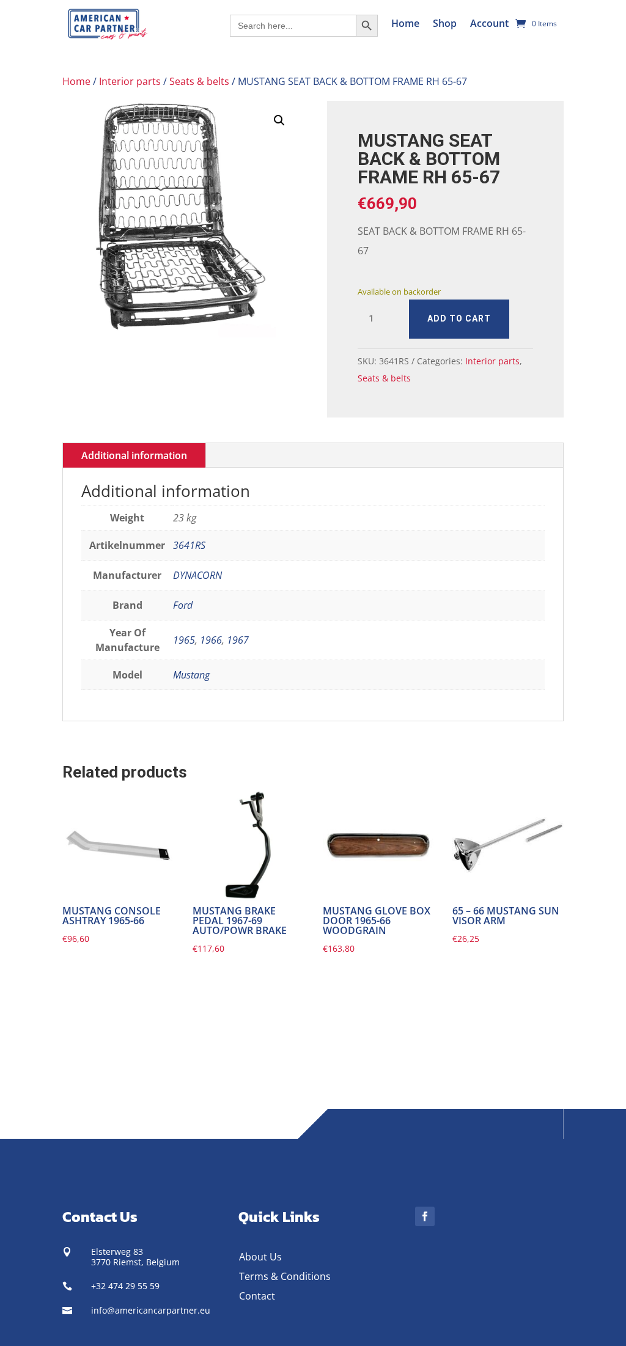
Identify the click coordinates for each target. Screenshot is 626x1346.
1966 (211, 640)
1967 (238, 640)
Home (405, 23)
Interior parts (130, 81)
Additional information (134, 455)
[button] (279, 120)
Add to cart (459, 318)
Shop (445, 23)
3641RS (189, 545)
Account (489, 23)
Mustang (191, 675)
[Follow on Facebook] (425, 1216)
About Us (260, 1256)
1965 (184, 640)
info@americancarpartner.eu (150, 1310)
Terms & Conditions (285, 1276)
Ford (183, 605)
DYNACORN (197, 575)
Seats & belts (199, 81)
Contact (257, 1296)
